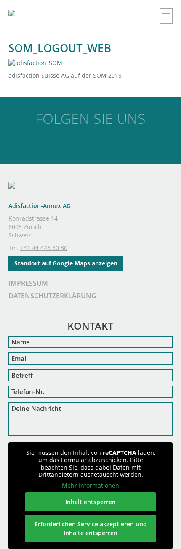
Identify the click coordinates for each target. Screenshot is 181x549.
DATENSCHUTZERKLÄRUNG (52, 295)
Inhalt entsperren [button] (90, 502)
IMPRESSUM (28, 283)
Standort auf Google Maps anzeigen (65, 263)
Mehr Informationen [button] (90, 485)
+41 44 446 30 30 (43, 248)
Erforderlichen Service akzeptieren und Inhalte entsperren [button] (91, 528)
